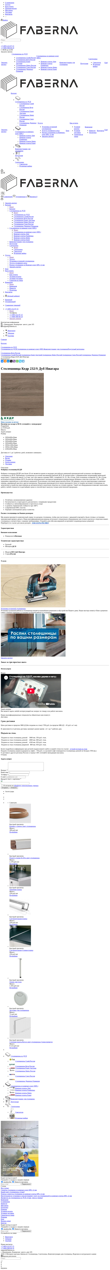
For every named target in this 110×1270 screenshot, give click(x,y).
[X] (11, 361)
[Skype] (20, 361)
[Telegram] (23, 361)
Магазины (4, 1205)
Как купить (13, 275)
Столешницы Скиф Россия (11, 355)
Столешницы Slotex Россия (52, 355)
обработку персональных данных (26, 785)
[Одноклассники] (5, 361)
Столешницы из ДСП (22, 215)
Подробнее (13, 832)
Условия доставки (7, 1213)
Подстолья (72, 349)
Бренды (3, 1223)
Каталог (12, 209)
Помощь (4, 1209)
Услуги (12, 259)
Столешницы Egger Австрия (31, 355)
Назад (11, 207)
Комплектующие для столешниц (56, 349)
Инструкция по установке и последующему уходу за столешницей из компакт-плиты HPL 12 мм (36, 1196)
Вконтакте (11, 331)
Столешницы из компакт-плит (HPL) (27, 232)
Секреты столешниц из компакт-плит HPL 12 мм (19, 1190)
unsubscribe (7, 1182)
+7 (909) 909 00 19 (7, 48)
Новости (4, 1204)
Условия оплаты (7, 1211)
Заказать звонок (15, 319)
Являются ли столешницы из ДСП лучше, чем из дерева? (22, 1198)
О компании (5, 1202)
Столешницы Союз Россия (71, 355)
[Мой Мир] (8, 361)
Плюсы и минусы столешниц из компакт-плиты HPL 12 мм (23, 1194)
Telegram (11, 333)
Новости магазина (21, 1182)
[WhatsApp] (17, 361)
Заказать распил (7, 658)
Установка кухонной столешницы (13, 609)
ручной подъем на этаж (78, 749)
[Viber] (14, 361)
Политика (4, 1207)
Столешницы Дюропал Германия (93, 355)
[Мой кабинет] (2, 171)
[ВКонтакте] (2, 361)
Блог (2, 1219)
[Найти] (2, 42)
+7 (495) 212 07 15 (7, 46)
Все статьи (5, 1188)
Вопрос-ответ (6, 1221)
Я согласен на (20, 785)
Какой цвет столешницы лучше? (13, 1192)
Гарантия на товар (7, 1215)
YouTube (11, 336)
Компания (13, 286)
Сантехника (18, 249)
